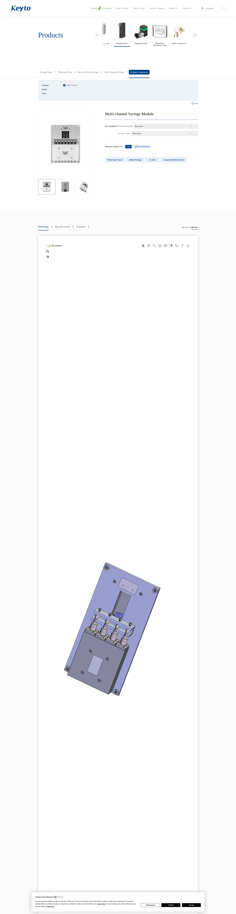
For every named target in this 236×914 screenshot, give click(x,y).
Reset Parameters (144, 146)
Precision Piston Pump (88, 72)
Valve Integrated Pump (114, 72)
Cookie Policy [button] (101, 904)
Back (196, 103)
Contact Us (187, 8)
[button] (195, 35)
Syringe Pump (46, 72)
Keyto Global (122, 8)
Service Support (157, 8)
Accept (191, 905)
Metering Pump (65, 72)
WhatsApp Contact (115, 160)
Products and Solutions (101, 8)
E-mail (152, 160)
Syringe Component (139, 72)
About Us (173, 8)
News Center (139, 8)
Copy (128, 146)
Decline (171, 905)
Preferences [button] (50, 906)
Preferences (150, 905)
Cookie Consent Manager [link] (43, 897)
